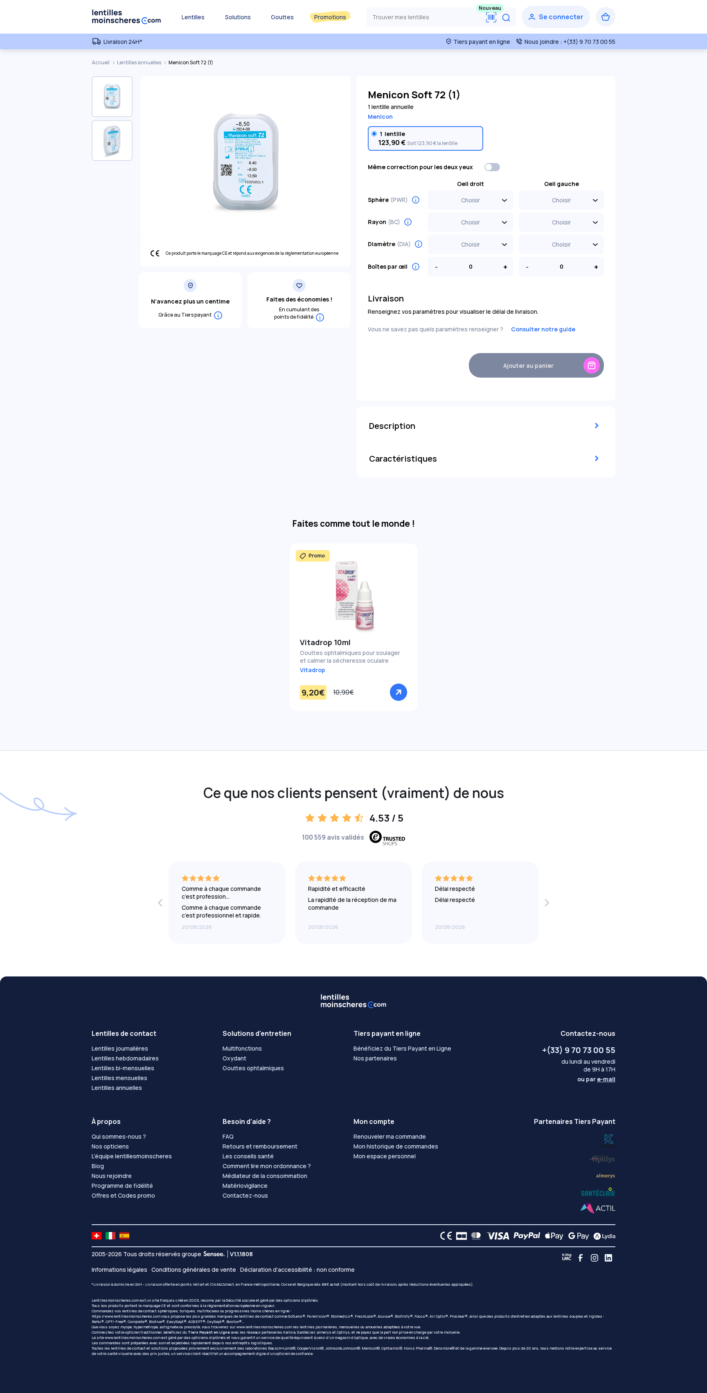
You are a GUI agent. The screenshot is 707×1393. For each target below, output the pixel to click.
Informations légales (119, 1269)
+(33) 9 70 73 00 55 (578, 1050)
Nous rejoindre (112, 1176)
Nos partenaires (375, 1058)
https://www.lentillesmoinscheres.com (126, 1316)
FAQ (228, 1136)
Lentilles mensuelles (119, 1078)
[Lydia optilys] (608, 1140)
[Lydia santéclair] (605, 1175)
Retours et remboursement (260, 1146)
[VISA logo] (495, 1236)
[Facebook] (580, 1258)
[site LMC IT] (110, 1235)
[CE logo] (444, 1236)
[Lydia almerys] (598, 1192)
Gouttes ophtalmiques (253, 1068)
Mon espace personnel (385, 1156)
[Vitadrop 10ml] (353, 595)
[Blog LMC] (567, 1258)
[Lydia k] (602, 1158)
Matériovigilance (245, 1185)
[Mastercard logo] (474, 1236)
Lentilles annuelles (139, 62)
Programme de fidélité (122, 1185)
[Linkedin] (608, 1258)
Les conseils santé (248, 1156)
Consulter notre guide (543, 329)
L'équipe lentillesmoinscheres (132, 1156)
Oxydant (234, 1058)
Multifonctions (242, 1048)
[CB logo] (459, 1236)
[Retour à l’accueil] (126, 17)
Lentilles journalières (120, 1048)
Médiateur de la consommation (265, 1176)
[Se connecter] (556, 17)
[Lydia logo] (602, 1236)
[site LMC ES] (124, 1235)
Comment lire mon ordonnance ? (267, 1166)
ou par (596, 1079)
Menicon (380, 116)
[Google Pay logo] (576, 1236)
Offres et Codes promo (123, 1195)
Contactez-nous (245, 1195)
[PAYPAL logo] (524, 1236)
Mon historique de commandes (396, 1146)
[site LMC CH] (96, 1235)
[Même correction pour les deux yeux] (492, 167)
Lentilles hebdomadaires (125, 1058)
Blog (98, 1166)
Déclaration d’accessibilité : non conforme (297, 1269)
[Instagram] (594, 1258)
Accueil (101, 62)
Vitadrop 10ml (325, 642)
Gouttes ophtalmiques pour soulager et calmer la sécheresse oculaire (350, 656)
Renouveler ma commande (390, 1136)
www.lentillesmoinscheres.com (264, 1327)
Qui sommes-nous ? (119, 1136)
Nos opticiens (110, 1146)
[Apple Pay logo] (552, 1236)
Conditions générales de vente (193, 1269)
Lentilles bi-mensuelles (123, 1068)
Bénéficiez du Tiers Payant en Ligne (402, 1048)
